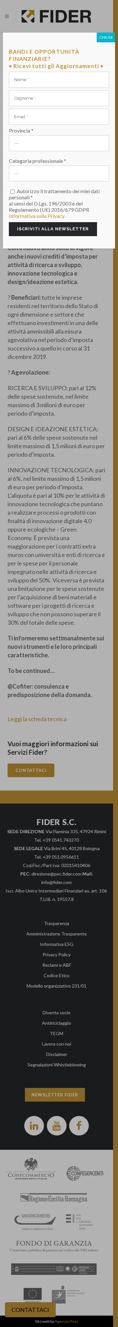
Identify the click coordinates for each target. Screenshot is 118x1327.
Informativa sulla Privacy (37, 216)
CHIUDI (105, 37)
